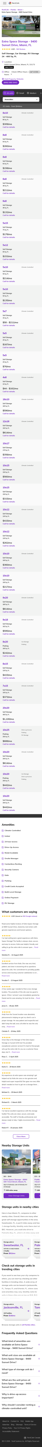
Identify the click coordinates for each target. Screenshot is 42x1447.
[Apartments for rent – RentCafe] (14, 3)
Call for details (9, 127)
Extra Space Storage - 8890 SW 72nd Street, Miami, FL (15, 1180)
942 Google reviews (30, 916)
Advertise (5, 1425)
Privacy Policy (7, 1428)
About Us (5, 1421)
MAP (7, 19)
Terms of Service (30, 1425)
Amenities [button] (9, 99)
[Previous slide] (1, 93)
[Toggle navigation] (5, 3)
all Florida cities (28, 1325)
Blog (12, 1425)
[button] (10, 82)
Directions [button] (9, 67)
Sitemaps (19, 1425)
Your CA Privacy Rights (22, 1428)
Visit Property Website (14, 79)
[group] (9, 93)
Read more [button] (6, 976)
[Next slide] (37, 26)
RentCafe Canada (33, 1438)
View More (21, 1136)
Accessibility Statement (10, 1431)
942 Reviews (20, 49)
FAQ (22, 1421)
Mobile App (29, 1421)
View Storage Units (16, 1196)
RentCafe (5, 10)
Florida (13, 10)
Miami (20, 10)
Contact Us (15, 1421)
